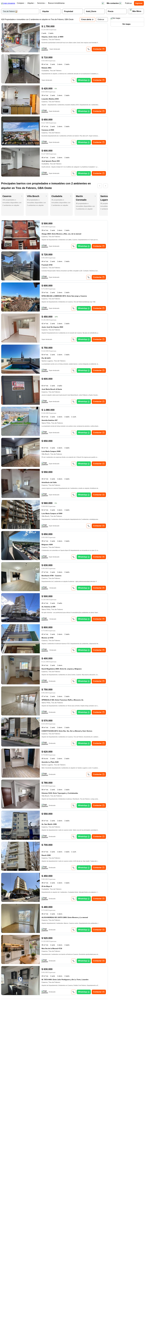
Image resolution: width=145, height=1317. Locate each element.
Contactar (97, 49)
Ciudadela (56, 196)
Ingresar (139, 3)
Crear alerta (86, 19)
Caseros (6, 196)
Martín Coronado (81, 198)
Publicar (128, 3)
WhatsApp (82, 80)
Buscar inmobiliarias (56, 3)
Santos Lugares (104, 198)
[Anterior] (99, 185)
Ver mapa (126, 24)
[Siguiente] (105, 185)
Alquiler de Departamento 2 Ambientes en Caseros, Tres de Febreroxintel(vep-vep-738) (68, 302)
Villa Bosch (33, 196)
